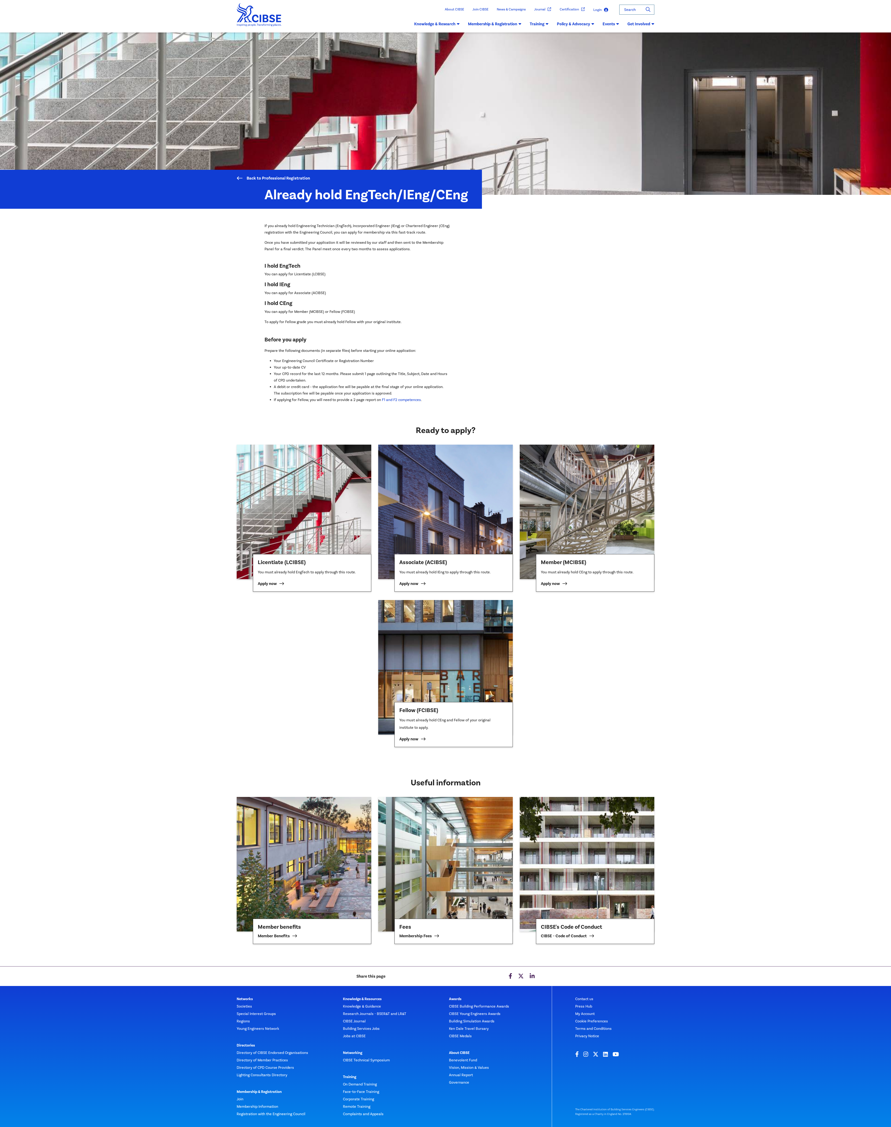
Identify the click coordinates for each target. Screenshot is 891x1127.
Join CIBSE (480, 9)
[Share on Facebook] (510, 976)
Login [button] (597, 10)
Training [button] (537, 23)
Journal (539, 9)
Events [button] (609, 23)
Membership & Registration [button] (492, 23)
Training (349, 1077)
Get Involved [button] (638, 23)
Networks (245, 999)
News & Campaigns (511, 9)
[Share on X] (521, 976)
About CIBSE (454, 9)
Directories (246, 1045)
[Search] (648, 9)
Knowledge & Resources (362, 999)
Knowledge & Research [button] (434, 23)
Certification (569, 9)
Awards (455, 999)
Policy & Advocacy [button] (573, 23)
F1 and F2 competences (401, 400)
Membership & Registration (259, 1091)
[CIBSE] (259, 17)
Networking (352, 1052)
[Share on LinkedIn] (532, 976)
